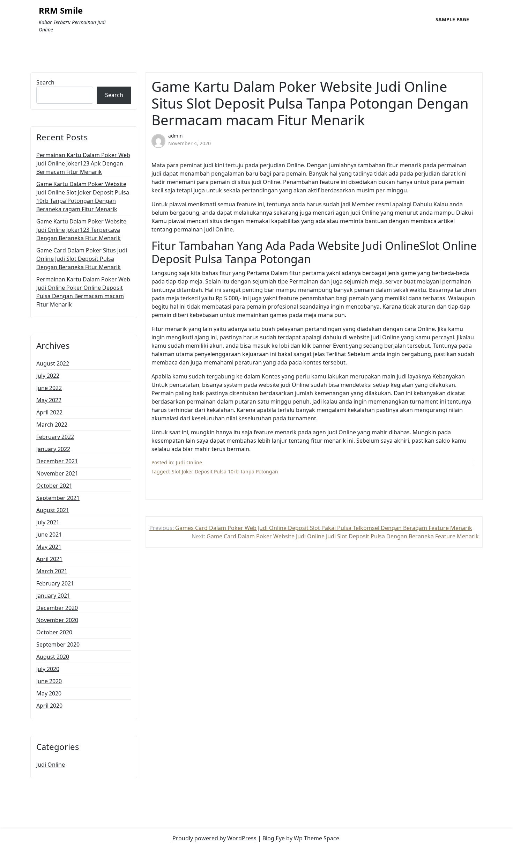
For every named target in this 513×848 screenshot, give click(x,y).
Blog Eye (273, 838)
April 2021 (49, 559)
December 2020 (57, 608)
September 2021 (58, 498)
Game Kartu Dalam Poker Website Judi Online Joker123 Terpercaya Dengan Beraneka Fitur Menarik (81, 229)
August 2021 (52, 510)
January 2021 (53, 595)
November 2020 (57, 620)
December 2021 (57, 461)
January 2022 (53, 449)
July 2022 (47, 375)
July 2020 (47, 669)
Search (45, 82)
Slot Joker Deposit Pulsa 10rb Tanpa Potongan (225, 471)
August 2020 (52, 657)
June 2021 (49, 534)
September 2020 (58, 644)
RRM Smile (61, 11)
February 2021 (55, 583)
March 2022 (51, 424)
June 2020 (49, 681)
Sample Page (452, 19)
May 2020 (48, 693)
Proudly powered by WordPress (214, 838)
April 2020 (49, 705)
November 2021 (57, 473)
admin (175, 135)
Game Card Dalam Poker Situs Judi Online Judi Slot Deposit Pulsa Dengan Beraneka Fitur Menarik (81, 258)
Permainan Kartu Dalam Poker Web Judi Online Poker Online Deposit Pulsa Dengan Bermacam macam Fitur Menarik (83, 291)
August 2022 (52, 363)
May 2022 (48, 400)
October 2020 (54, 632)
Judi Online (50, 764)
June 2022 (49, 388)
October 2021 (54, 485)
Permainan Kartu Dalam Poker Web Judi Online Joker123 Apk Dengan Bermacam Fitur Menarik (83, 163)
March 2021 (51, 571)
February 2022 (55, 437)
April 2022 (49, 412)
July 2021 (47, 522)
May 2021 (48, 547)
